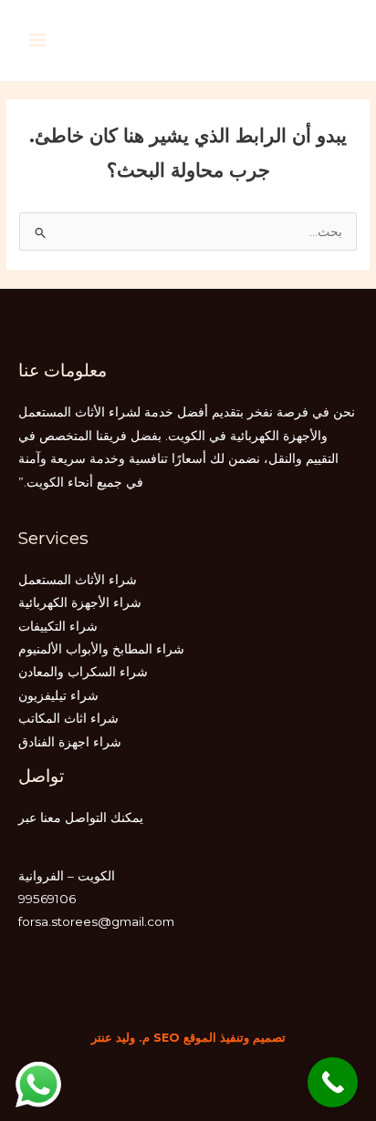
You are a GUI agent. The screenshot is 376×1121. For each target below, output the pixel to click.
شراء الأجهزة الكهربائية (79, 602)
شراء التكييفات (58, 626)
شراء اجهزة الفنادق (69, 742)
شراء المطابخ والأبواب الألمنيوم (101, 649)
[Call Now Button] (333, 1082)
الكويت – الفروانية (66, 876)
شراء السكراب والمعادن (83, 671)
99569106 (47, 898)
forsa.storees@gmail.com (96, 921)
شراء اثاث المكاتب (68, 718)
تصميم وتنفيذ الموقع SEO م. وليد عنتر (188, 1037)
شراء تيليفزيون (58, 695)
